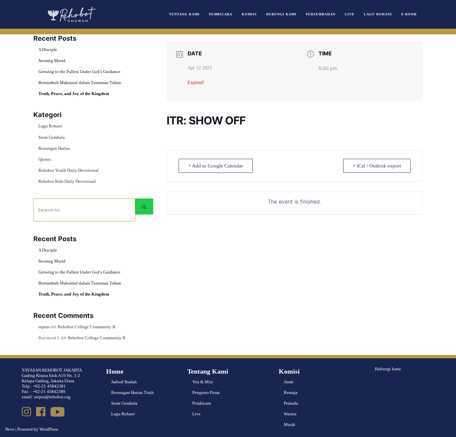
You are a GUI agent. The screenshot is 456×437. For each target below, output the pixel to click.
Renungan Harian (54, 148)
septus (44, 326)
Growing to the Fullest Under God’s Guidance (79, 71)
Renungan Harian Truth (132, 392)
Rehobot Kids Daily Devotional (67, 181)
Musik (289, 424)
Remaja (290, 392)
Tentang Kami (184, 14)
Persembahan (320, 14)
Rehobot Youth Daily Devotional (68, 170)
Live (350, 14)
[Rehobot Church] (71, 14)
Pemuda (291, 403)
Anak (288, 381)
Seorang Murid (51, 60)
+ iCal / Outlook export (377, 165)
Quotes (44, 159)
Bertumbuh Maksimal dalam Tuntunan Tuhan (79, 82)
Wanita (290, 413)
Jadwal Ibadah (124, 381)
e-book (409, 14)
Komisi (249, 14)
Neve (9, 429)
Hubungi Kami (281, 14)
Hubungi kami (388, 368)
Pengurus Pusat (206, 392)
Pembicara (220, 14)
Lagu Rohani (378, 14)
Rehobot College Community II (86, 326)
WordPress (48, 429)
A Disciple (47, 49)
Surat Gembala (51, 137)
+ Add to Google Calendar (215, 165)
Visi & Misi (202, 381)
